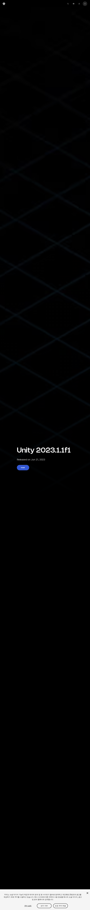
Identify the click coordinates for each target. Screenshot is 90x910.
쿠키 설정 (28, 906)
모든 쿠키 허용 (60, 906)
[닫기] (87, 893)
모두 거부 (44, 906)
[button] (23, 467)
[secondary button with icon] (85, 4)
